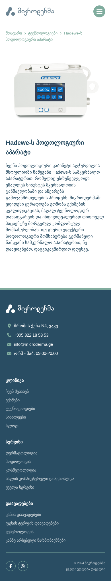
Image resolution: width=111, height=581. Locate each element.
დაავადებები (19, 503)
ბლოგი (12, 425)
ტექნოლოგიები (42, 33)
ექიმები (13, 400)
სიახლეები (16, 417)
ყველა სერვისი (20, 487)
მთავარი (14, 33)
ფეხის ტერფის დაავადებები (32, 523)
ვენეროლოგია (20, 531)
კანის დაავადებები (23, 514)
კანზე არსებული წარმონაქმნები (35, 540)
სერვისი (14, 441)
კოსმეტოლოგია (21, 470)
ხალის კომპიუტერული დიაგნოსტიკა (40, 478)
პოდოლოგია (18, 461)
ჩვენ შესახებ (17, 391)
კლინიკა (15, 380)
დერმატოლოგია (21, 453)
